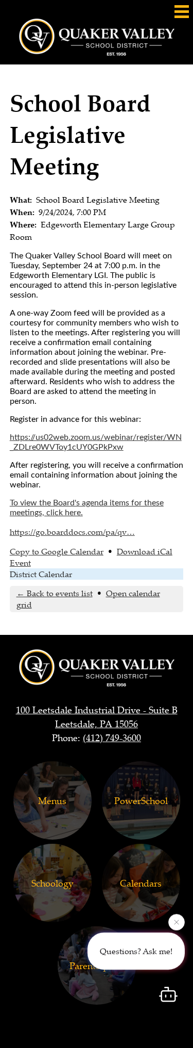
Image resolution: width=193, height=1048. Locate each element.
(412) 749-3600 (112, 737)
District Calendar (41, 574)
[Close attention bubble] (176, 922)
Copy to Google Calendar (56, 551)
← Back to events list (54, 593)
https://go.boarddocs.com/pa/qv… (72, 531)
